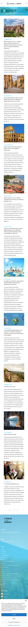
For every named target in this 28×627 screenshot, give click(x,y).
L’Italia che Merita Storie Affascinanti (10, 573)
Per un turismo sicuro (10, 434)
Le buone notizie (6, 569)
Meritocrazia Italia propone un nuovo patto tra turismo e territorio (13, 148)
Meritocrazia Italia (11, 13)
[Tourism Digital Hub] (14, 373)
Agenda (3, 553)
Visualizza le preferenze (14, 622)
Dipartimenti (13, 11)
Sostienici (3, 583)
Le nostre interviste (6, 575)
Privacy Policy (17, 625)
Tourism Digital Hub (9, 386)
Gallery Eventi (5, 555)
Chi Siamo (3, 551)
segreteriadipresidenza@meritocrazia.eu (11, 532)
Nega (14, 618)
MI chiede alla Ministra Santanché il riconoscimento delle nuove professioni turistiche (14, 283)
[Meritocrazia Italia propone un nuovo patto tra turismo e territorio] (14, 133)
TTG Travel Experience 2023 (11, 484)
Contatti (4, 557)
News (2, 559)
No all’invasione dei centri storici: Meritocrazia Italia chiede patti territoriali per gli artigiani (13, 99)
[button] (26, 600)
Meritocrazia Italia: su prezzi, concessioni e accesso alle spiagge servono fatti (13, 199)
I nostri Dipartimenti (6, 577)
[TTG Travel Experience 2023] (14, 470)
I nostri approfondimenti (7, 561)
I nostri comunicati (6, 571)
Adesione (3, 581)
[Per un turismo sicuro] (14, 420)
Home (2, 549)
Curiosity (3, 563)
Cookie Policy (10, 625)
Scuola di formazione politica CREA (10, 579)
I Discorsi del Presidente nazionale (10, 565)
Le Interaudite (5, 567)
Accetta (14, 614)
